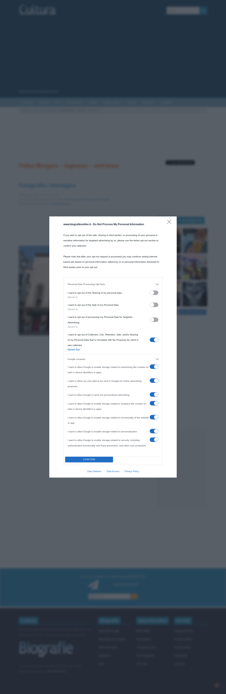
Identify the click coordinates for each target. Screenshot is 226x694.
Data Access (113, 471)
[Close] (170, 223)
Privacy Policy (132, 471)
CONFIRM (89, 459)
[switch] (154, 292)
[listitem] (113, 284)
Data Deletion (94, 471)
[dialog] (113, 347)
